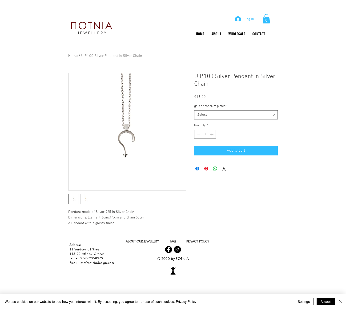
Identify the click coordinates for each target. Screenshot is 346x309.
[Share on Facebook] (197, 168)
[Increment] (212, 134)
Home (73, 56)
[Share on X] (224, 168)
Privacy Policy (186, 301)
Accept (326, 301)
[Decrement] (198, 134)
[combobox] (236, 114)
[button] (266, 18)
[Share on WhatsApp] (215, 168)
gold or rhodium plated (211, 106)
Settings (304, 301)
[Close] (340, 301)
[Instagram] (177, 249)
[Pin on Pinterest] (206, 168)
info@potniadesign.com (97, 263)
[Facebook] (168, 249)
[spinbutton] (205, 134)
